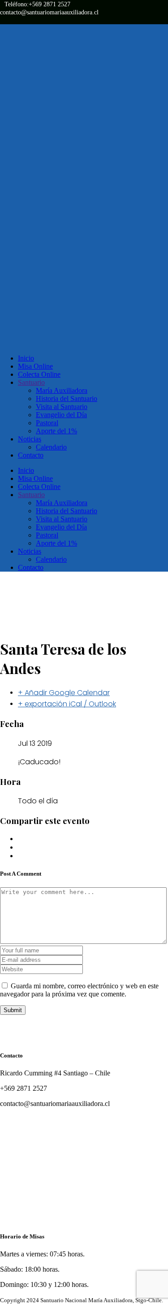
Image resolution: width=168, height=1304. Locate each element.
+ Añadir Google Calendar (64, 692)
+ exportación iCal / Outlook (67, 704)
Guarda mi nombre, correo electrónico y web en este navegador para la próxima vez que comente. (79, 990)
